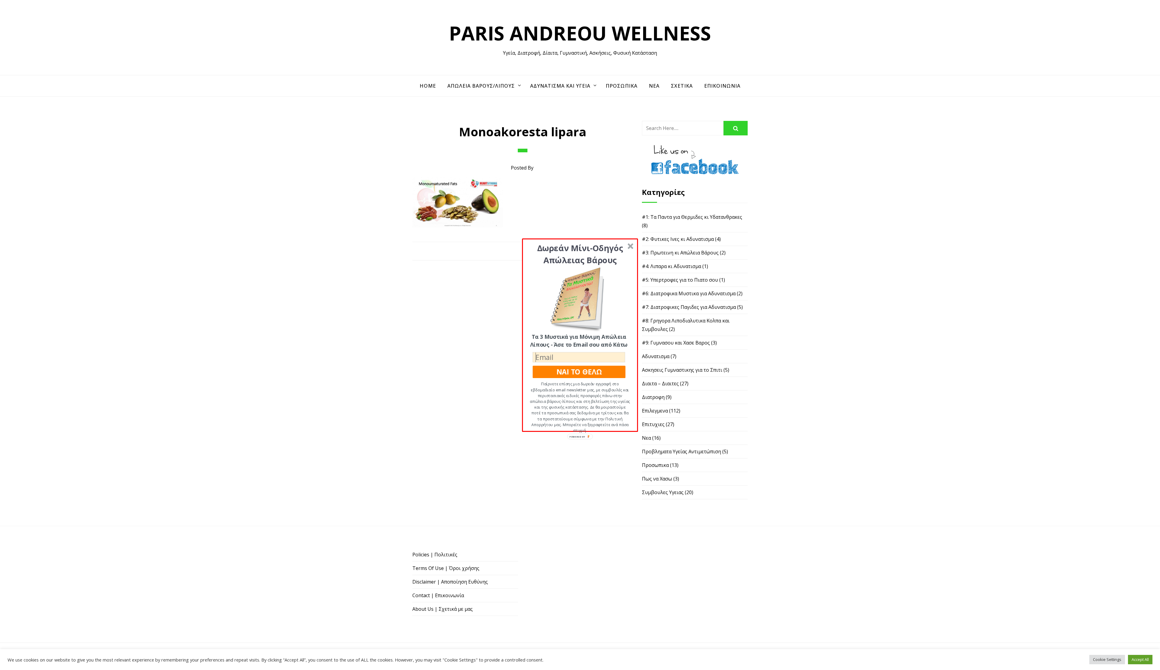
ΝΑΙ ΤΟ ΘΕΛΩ (579, 371)
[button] (580, 253)
